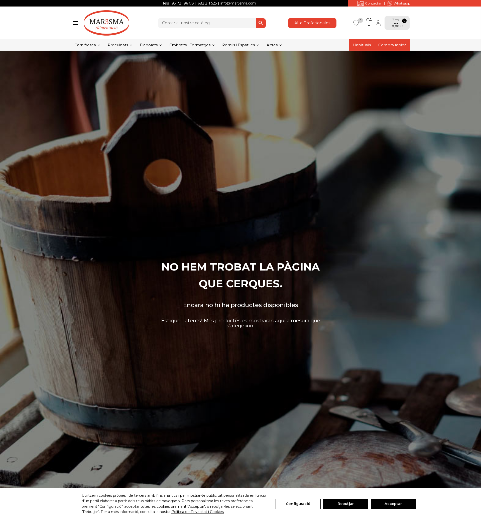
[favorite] (355, 22)
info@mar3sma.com (238, 3)
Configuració (298, 503)
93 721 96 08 (183, 3)
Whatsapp (402, 3)
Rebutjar (346, 503)
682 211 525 (207, 3)
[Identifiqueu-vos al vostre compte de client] (378, 23)
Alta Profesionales (312, 23)
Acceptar (393, 503)
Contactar (373, 3)
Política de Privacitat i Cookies (197, 511)
